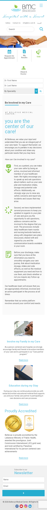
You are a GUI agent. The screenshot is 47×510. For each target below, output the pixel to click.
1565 (38, 57)
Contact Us (16, 23)
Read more (23, 360)
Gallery (8, 23)
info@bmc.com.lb (29, 23)
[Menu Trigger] (41, 5)
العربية (39, 23)
